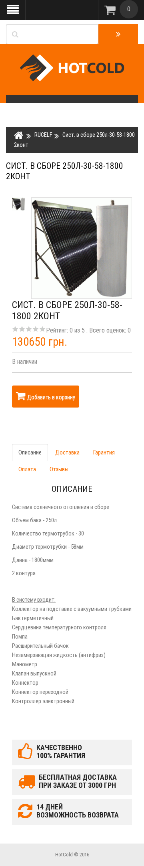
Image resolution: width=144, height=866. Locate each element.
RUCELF (43, 134)
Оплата (27, 469)
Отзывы (59, 469)
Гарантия (104, 452)
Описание (30, 452)
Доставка (67, 452)
